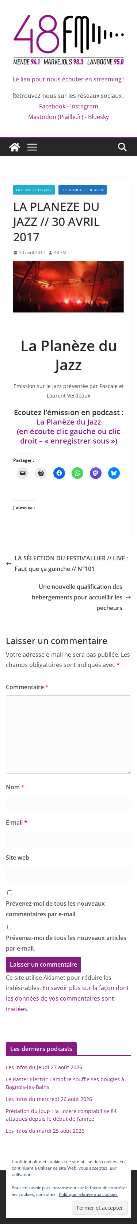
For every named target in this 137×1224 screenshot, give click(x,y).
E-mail (16, 822)
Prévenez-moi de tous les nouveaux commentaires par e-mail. (55, 908)
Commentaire (27, 687)
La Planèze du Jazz (34, 189)
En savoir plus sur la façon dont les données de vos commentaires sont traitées (67, 998)
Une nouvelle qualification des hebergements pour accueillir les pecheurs (77, 597)
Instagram (84, 106)
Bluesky (98, 117)
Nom (15, 787)
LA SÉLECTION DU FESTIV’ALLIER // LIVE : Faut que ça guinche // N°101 (71, 563)
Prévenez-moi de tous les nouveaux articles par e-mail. (66, 943)
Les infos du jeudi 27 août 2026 (44, 1067)
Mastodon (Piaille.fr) (55, 117)
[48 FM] (14, 147)
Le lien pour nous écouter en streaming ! (69, 79)
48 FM (60, 252)
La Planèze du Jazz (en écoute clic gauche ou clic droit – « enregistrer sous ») (68, 431)
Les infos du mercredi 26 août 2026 (49, 1099)
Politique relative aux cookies (88, 1194)
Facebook (52, 106)
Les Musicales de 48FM (82, 189)
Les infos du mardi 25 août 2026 (45, 1130)
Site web (17, 857)
